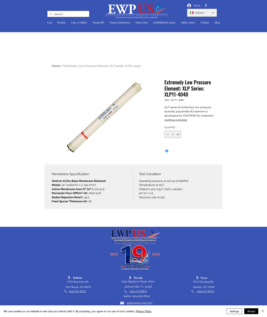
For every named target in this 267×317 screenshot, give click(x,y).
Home (56, 66)
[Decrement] (167, 134)
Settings (234, 311)
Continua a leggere (175, 119)
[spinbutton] (173, 134)
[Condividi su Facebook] (167, 151)
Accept (251, 311)
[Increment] (178, 134)
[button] (61, 22)
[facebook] (206, 5)
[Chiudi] (262, 311)
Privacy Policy (143, 311)
